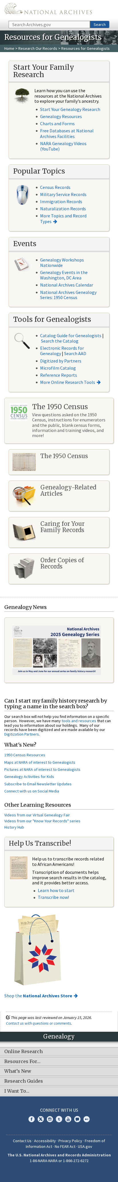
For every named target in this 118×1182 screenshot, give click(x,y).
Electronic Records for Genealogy (62, 350)
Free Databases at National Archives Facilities (67, 133)
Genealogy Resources (61, 116)
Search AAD (75, 353)
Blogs (77, 1119)
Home (9, 48)
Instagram (49, 1119)
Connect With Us (59, 1110)
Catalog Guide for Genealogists (70, 335)
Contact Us (22, 1140)
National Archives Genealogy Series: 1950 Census (68, 294)
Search (100, 24)
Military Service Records (63, 194)
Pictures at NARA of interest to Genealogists (42, 769)
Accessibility (45, 1140)
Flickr (86, 1119)
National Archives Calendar (66, 285)
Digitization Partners (21, 734)
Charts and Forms (57, 123)
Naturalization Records (63, 208)
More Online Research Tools (67, 382)
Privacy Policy (70, 1140)
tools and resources (79, 720)
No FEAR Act (65, 1146)
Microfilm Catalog (58, 368)
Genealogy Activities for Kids (29, 776)
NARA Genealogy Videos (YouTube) (63, 146)
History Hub (14, 827)
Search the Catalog (59, 341)
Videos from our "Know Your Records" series (42, 820)
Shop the (38, 995)
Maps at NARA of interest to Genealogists (39, 762)
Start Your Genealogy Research (70, 109)
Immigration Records (61, 201)
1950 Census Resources (24, 754)
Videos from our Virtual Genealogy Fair (37, 814)
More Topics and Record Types (63, 218)
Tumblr (59, 1119)
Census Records (55, 187)
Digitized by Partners (60, 361)
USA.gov (85, 1146)
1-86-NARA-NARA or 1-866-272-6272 (59, 1160)
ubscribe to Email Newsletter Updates (39, 783)
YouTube (68, 1119)
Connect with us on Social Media (31, 791)
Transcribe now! (53, 897)
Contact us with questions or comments (38, 1023)
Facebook (31, 1119)
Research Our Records (37, 48)
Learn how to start (56, 890)
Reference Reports (58, 375)
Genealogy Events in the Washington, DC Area (64, 275)
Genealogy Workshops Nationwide (62, 262)
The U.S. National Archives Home (48, 10)
